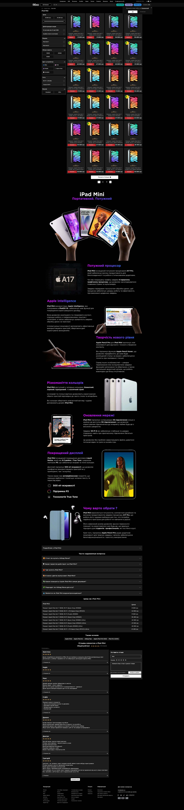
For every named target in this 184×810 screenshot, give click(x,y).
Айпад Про (88, 638)
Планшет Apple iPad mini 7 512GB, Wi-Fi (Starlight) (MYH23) (95, 169)
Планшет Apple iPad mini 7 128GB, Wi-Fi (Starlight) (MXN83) (114, 88)
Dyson (58, 791)
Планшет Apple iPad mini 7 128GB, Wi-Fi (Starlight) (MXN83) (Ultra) (133, 115)
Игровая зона (74, 791)
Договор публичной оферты (105, 795)
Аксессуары (46, 800)
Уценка (92, 1)
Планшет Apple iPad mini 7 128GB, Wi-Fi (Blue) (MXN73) (76, 88)
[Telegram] (126, 795)
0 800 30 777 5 (140, 1)
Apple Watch (46, 795)
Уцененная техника (76, 800)
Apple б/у (45, 802)
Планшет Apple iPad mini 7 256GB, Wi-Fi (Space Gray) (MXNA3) (133, 34)
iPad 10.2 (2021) (114, 638)
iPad (44, 791)
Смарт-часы (60, 795)
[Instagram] (118, 795)
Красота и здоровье (62, 802)
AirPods (45, 797)
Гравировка (63, 1)
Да (133, 11)
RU (150, 1)
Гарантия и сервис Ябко (104, 791)
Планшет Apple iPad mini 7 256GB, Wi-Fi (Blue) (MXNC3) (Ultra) (95, 115)
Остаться (142, 11)
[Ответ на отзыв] (107, 662)
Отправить (126, 676)
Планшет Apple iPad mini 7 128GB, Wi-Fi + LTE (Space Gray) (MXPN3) (114, 169)
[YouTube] (121, 795)
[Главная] (42, 8)
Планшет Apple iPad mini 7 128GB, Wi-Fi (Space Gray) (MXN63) (76, 34)
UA (146, 1)
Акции (86, 1)
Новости (90, 793)
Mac (44, 793)
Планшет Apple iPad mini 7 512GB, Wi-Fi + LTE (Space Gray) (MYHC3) (114, 34)
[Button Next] (83, 22)
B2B (69, 1)
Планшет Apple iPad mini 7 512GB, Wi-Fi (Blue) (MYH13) (133, 169)
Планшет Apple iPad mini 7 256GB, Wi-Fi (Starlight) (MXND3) (133, 88)
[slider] (43, 21)
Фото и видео (75, 797)
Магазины (74, 1)
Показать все (75, 779)
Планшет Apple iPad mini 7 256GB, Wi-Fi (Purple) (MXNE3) (76, 142)
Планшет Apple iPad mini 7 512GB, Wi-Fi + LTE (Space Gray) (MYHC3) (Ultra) (133, 61)
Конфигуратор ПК (119, 1)
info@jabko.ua (121, 790)
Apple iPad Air (78, 638)
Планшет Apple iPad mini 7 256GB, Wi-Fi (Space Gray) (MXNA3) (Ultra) (95, 61)
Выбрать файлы (134, 672)
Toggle (149, 1)
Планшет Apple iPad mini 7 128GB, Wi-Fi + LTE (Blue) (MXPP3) (76, 115)
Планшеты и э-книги (76, 793)
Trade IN (90, 791)
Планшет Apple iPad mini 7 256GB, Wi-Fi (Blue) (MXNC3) (114, 142)
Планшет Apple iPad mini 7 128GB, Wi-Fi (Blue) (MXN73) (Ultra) (95, 88)
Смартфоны (60, 793)
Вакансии (105, 1)
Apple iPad (47, 8)
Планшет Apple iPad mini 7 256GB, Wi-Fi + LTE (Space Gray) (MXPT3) (133, 142)
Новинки (98, 1)
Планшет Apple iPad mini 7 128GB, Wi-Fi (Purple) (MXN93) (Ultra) (114, 61)
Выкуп (111, 1)
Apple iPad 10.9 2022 (100, 638)
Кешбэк (81, 1)
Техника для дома (62, 800)
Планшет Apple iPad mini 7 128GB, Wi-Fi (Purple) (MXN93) (95, 34)
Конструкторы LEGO (76, 795)
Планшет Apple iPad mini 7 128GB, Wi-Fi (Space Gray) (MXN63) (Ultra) (76, 61)
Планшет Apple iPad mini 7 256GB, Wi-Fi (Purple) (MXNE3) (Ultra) (114, 115)
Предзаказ (72, 171)
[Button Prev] (69, 22)
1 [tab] (132, 30)
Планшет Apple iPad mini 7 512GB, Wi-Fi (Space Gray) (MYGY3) (76, 169)
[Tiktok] (123, 795)
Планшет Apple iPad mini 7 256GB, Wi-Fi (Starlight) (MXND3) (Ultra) (95, 142)
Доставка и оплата (103, 793)
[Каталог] (45, 5)
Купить (71, 37)
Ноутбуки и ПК (61, 797)
